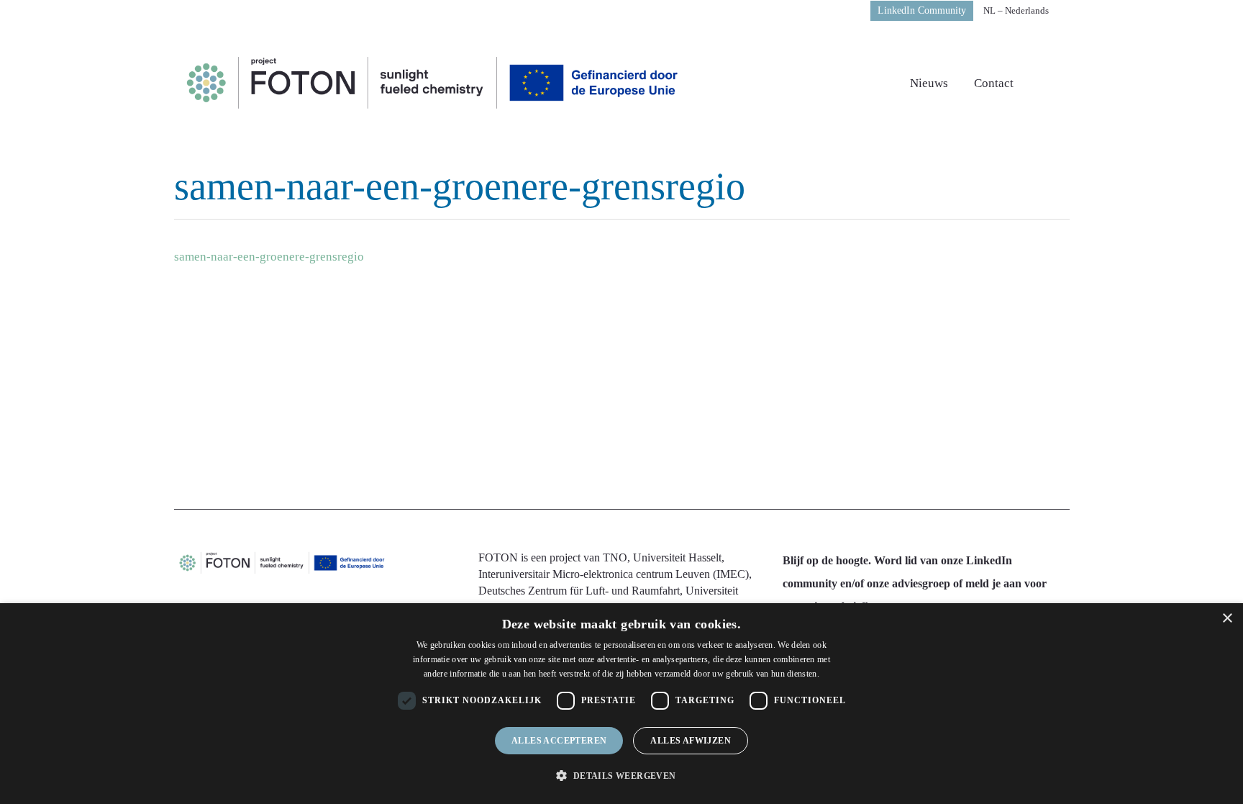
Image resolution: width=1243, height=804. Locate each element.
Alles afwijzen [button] (690, 741)
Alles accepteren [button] (558, 741)
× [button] (1226, 618)
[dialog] (621, 703)
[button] (621, 776)
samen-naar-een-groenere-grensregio (269, 256)
